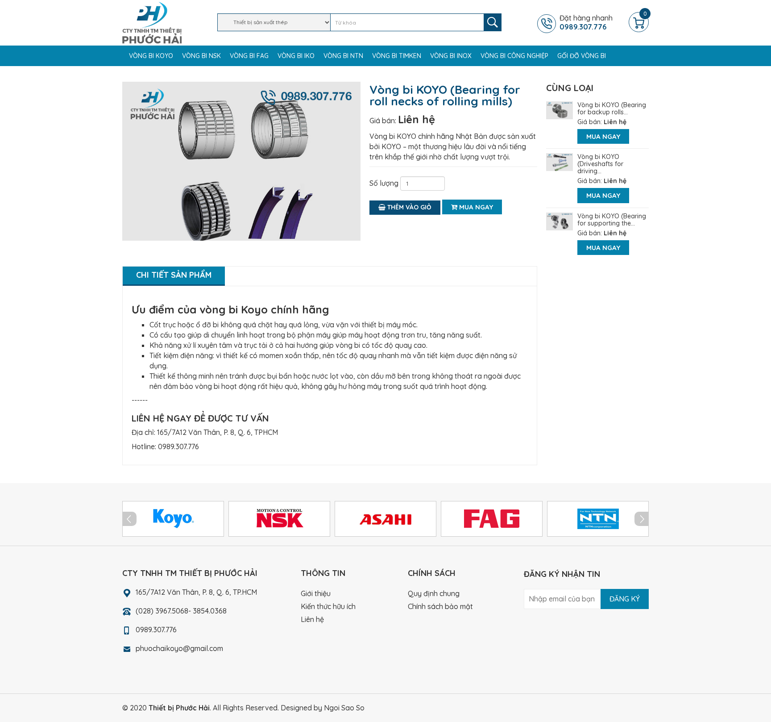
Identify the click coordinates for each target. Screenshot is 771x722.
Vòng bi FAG (249, 56)
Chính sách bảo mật (440, 606)
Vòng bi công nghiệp (514, 56)
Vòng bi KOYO (151, 56)
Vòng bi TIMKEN (396, 56)
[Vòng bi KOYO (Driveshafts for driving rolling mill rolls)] (559, 161)
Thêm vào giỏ (408, 207)
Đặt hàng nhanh (586, 22)
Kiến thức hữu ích (328, 606)
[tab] (174, 276)
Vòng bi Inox (451, 56)
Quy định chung (434, 593)
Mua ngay (475, 207)
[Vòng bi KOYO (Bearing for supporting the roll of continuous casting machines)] (559, 220)
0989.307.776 (178, 446)
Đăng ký (624, 598)
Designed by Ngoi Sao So (323, 707)
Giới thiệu (316, 593)
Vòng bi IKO (296, 56)
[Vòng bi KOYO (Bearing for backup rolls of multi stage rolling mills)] (559, 109)
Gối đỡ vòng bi (581, 56)
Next (641, 519)
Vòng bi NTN (343, 56)
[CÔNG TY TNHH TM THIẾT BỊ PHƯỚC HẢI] (152, 21)
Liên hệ (416, 119)
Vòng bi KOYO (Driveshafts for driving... (600, 164)
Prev (129, 519)
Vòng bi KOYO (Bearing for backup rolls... (611, 108)
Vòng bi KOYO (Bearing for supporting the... (611, 219)
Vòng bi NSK (201, 56)
